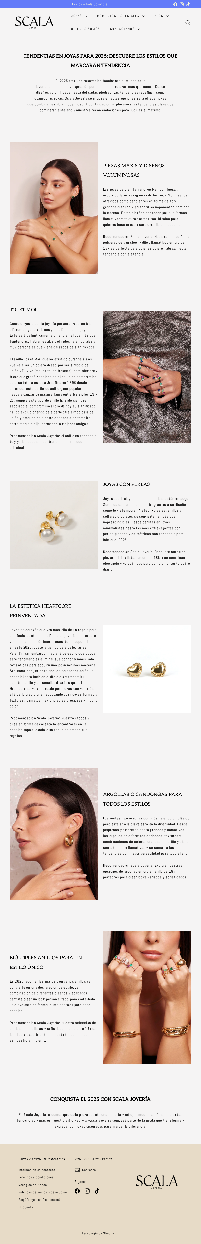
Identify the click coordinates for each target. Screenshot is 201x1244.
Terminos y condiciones (36, 1177)
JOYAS (77, 16)
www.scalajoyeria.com (100, 1120)
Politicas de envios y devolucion (42, 1192)
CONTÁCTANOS (123, 29)
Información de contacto (36, 1170)
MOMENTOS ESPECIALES (119, 16)
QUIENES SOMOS (85, 29)
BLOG (160, 16)
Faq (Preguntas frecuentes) (39, 1200)
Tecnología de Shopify (98, 1233)
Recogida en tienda (32, 1185)
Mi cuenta (25, 1207)
